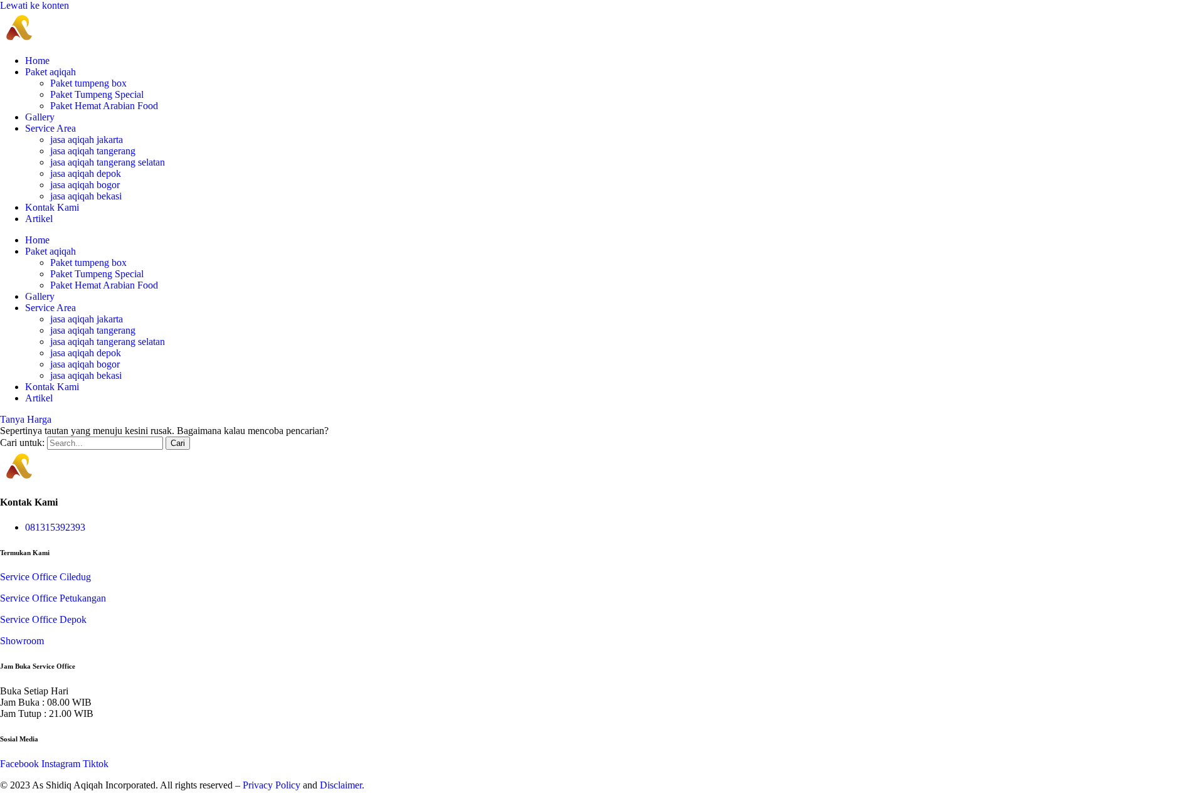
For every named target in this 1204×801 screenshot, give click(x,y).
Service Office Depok (43, 619)
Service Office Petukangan (53, 598)
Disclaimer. (342, 785)
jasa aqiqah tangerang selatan (107, 162)
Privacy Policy (271, 785)
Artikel (39, 218)
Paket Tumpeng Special (97, 94)
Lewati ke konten (34, 5)
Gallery (40, 117)
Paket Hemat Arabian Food (104, 105)
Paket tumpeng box (88, 83)
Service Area (50, 128)
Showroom (22, 640)
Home (37, 60)
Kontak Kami (52, 207)
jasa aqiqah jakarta (86, 139)
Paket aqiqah (50, 71)
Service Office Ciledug (45, 576)
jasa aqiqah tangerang (92, 151)
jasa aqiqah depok (85, 173)
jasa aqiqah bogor (85, 184)
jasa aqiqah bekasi (86, 196)
